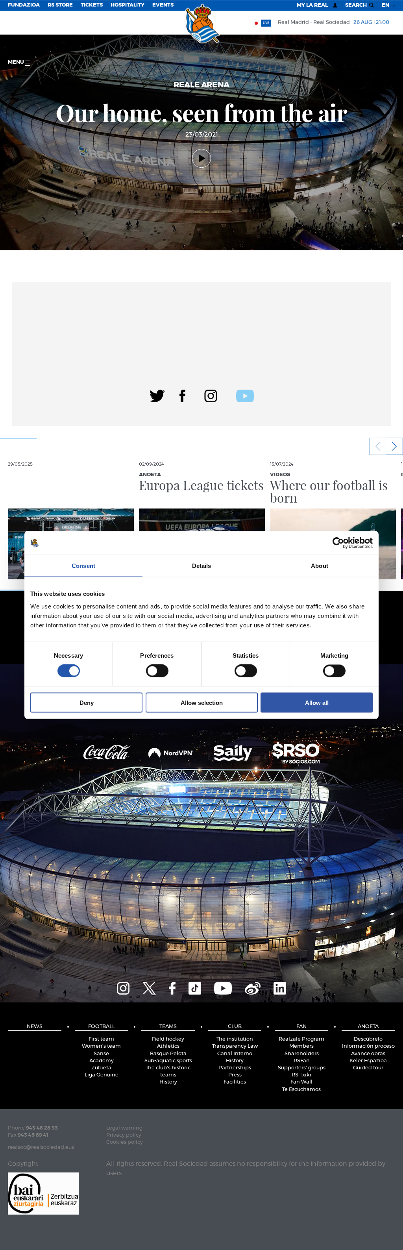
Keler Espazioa (368, 1060)
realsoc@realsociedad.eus (41, 1147)
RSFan (302, 1060)
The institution (234, 1039)
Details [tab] (201, 565)
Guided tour (368, 1068)
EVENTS (163, 5)
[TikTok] (195, 987)
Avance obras (368, 1053)
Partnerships (234, 1068)
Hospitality (127, 5)
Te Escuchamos (301, 1089)
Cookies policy (124, 1142)
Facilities (235, 1082)
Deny (86, 702)
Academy (101, 1060)
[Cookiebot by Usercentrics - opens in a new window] (338, 543)
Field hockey (168, 1039)
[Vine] (253, 987)
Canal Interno (234, 1053)
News (35, 1026)
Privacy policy (123, 1135)
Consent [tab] (83, 565)
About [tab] (319, 565)
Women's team (101, 1046)
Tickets (92, 5)
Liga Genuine (101, 1075)
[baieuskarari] (43, 1192)
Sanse (101, 1053)
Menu (16, 62)
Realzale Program (301, 1039)
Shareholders (302, 1053)
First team (101, 1039)
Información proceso (368, 1046)
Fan (301, 1026)
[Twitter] (157, 394)
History (168, 1082)
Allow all (317, 702)
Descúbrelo (368, 1039)
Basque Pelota (168, 1053)
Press (235, 1075)
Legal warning (124, 1128)
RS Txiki (301, 1075)
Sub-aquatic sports (168, 1060)
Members (301, 1046)
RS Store (60, 5)
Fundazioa (24, 5)
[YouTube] (223, 987)
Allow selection (202, 702)
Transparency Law (235, 1046)
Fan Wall (301, 1082)
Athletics (168, 1046)
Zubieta (101, 1068)
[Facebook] (182, 394)
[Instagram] (211, 394)
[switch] (157, 671)
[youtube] (245, 394)
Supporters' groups (301, 1068)
